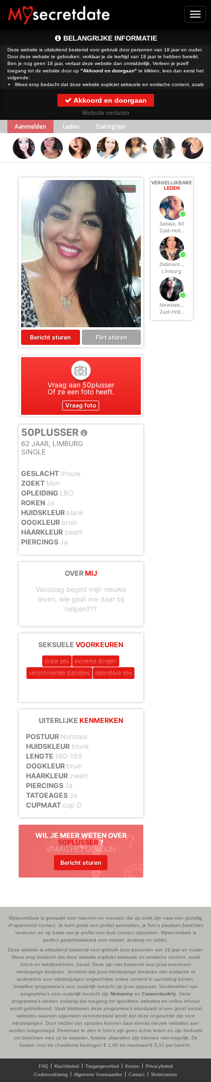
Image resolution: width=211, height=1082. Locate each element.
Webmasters (164, 1074)
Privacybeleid (159, 1066)
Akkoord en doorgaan (109, 100)
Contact (137, 1074)
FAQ (43, 1066)
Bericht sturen (50, 337)
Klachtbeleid (66, 1066)
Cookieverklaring (51, 1074)
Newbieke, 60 (175, 305)
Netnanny (121, 993)
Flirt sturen (111, 337)
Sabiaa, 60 (171, 223)
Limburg (171, 271)
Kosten (132, 1066)
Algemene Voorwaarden (98, 1074)
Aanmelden (30, 126)
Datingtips (111, 126)
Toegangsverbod (102, 1066)
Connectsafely (159, 993)
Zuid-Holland (174, 230)
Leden (71, 126)
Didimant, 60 (174, 264)
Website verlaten (105, 113)
